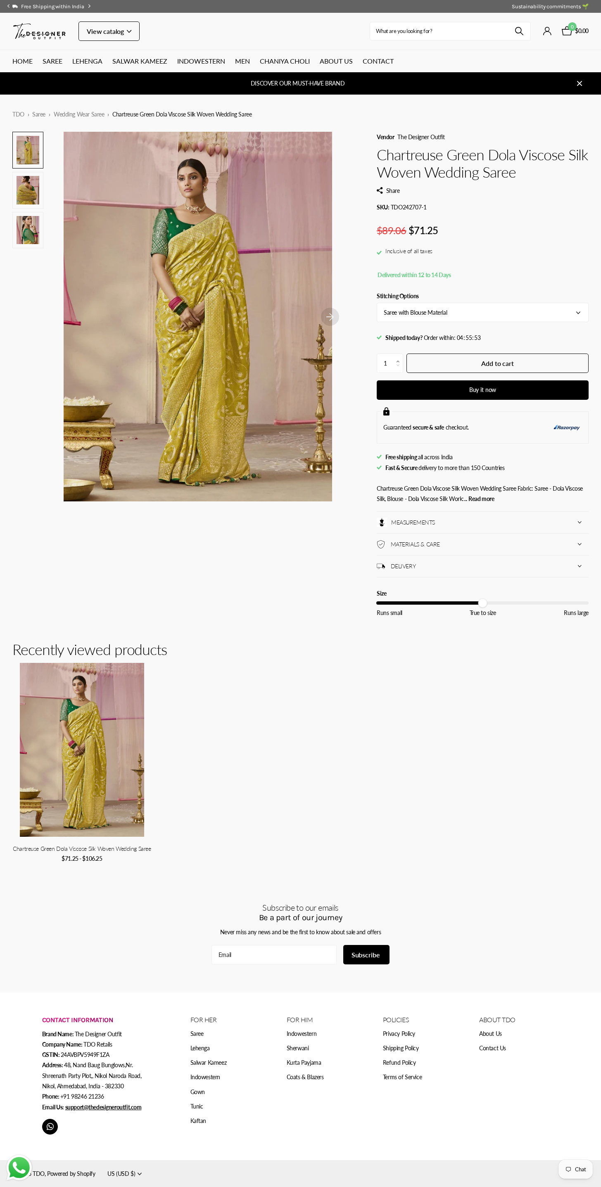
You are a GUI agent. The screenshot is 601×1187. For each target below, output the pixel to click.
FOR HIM (300, 1019)
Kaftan (198, 1120)
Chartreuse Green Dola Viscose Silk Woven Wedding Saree (82, 848)
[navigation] (8, 6)
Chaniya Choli (285, 61)
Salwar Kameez (139, 61)
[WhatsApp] (50, 1127)
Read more (481, 498)
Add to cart (497, 363)
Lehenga (87, 61)
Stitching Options (398, 295)
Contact (378, 61)
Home (22, 61)
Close (579, 83)
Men (242, 61)
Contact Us (492, 1048)
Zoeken (519, 31)
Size (381, 593)
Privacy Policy (399, 1033)
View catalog (106, 31)
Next (89, 6)
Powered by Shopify (71, 1173)
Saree (52, 61)
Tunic (196, 1106)
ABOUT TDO (497, 1019)
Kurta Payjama (304, 1062)
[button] (400, 356)
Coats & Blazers (305, 1076)
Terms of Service (402, 1076)
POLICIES (396, 1019)
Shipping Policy (401, 1048)
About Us (336, 61)
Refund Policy (399, 1062)
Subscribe (366, 955)
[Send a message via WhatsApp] (19, 1168)
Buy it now (482, 389)
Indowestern (201, 61)
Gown (197, 1091)
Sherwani (298, 1048)
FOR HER (203, 1019)
